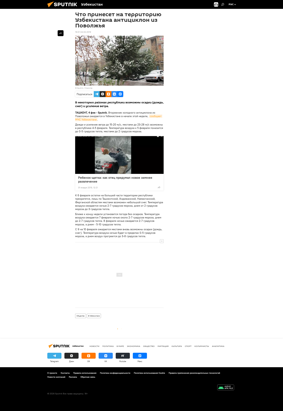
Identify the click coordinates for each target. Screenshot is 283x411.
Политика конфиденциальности (115, 373)
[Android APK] (226, 387)
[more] (159, 187)
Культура (177, 346)
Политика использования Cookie (149, 373)
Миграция (163, 346)
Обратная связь (87, 377)
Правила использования (84, 373)
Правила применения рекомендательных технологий (194, 373)
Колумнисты (201, 346)
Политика (108, 346)
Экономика (133, 346)
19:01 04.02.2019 (83, 32)
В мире (120, 346)
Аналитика (218, 346)
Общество (80, 316)
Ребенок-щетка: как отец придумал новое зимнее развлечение (115, 179)
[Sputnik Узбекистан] (63, 8)
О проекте (52, 373)
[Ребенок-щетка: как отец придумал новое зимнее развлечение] (119, 155)
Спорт (188, 346)
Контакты (65, 373)
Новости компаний (56, 377)
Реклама (73, 377)
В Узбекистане (94, 316)
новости (94, 346)
